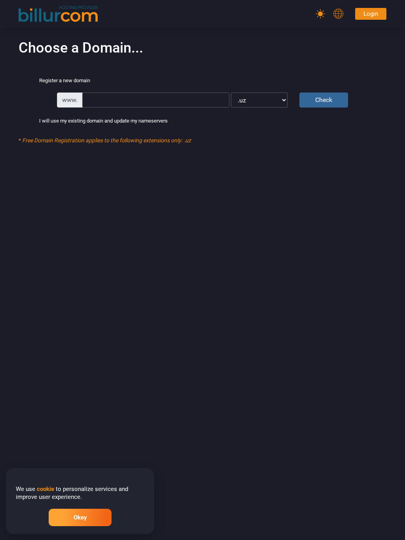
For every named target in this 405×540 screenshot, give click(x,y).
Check (323, 100)
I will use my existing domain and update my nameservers (103, 121)
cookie (45, 489)
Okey (80, 517)
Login (370, 13)
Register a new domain (64, 81)
